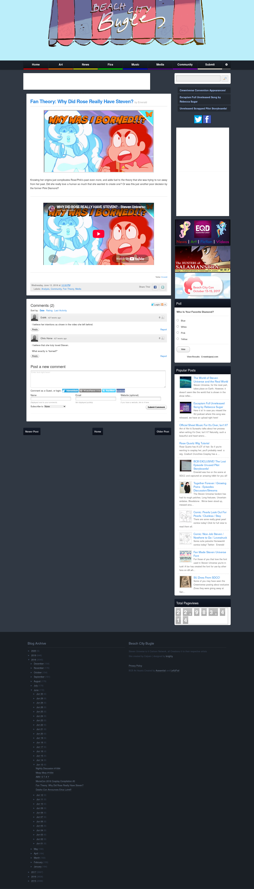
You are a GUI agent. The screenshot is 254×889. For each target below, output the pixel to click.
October (38, 672)
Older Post (163, 431)
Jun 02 (39, 839)
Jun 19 (39, 737)
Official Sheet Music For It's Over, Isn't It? (203, 425)
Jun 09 (39, 808)
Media (160, 64)
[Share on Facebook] (155, 287)
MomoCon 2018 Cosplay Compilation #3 (55, 781)
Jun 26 (39, 707)
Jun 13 (39, 764)
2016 (33, 876)
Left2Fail (175, 670)
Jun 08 (39, 812)
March (37, 857)
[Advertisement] (87, 81)
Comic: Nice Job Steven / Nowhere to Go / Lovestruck (210, 535)
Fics (110, 64)
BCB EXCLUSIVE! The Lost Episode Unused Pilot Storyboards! (210, 464)
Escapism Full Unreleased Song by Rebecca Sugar (209, 405)
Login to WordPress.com (90, 390)
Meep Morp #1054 (44, 772)
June (36, 690)
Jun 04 (39, 830)
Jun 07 (39, 816)
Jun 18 (39, 742)
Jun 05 (39, 825)
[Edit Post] (73, 285)
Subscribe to (37, 406)
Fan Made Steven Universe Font (210, 553)
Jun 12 (39, 795)
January (37, 866)
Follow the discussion (164, 304)
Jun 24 (39, 716)
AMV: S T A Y (42, 776)
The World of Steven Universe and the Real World (211, 379)
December (39, 663)
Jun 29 (39, 698)
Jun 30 (39, 693)
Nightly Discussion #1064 (48, 768)
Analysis (45, 288)
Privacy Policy (135, 665)
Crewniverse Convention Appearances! (203, 90)
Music (135, 64)
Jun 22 (39, 724)
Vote (183, 349)
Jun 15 (39, 755)
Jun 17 (39, 746)
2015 (33, 880)
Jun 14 (39, 760)
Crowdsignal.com (209, 357)
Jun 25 (39, 711)
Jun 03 (39, 834)
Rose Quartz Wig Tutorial (194, 443)
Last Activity (60, 310)
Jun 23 (39, 720)
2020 (33, 650)
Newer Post (32, 431)
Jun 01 (39, 843)
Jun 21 (39, 729)
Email (78, 395)
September (39, 676)
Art (61, 64)
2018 (33, 659)
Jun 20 (39, 733)
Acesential (161, 670)
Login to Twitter (109, 390)
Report (163, 329)
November (39, 667)
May (36, 848)
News (85, 64)
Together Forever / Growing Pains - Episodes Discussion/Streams (210, 486)
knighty (169, 656)
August (37, 681)
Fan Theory (68, 288)
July (36, 685)
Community (185, 64)
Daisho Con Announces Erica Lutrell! (54, 789)
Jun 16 (39, 751)
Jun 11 (39, 799)
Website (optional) (130, 395)
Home (36, 64)
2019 (33, 655)
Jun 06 (39, 821)
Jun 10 (39, 803)
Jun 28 (39, 702)
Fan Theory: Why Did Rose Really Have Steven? (81, 101)
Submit (210, 64)
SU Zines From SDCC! (207, 577)
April (36, 853)
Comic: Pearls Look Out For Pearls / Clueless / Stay (210, 514)
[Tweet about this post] (163, 287)
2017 (33, 872)
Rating (49, 310)
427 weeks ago (54, 317)
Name (33, 395)
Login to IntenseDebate (70, 390)
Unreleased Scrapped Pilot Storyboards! (203, 108)
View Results (193, 357)
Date (42, 310)
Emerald (164, 277)
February (38, 862)
